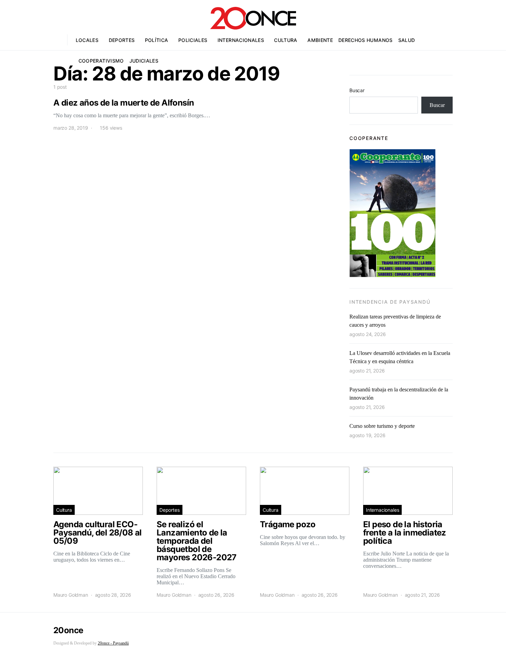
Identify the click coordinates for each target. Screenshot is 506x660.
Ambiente (320, 40)
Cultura (285, 40)
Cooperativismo (101, 61)
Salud (406, 40)
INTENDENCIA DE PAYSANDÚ (389, 302)
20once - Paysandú (113, 643)
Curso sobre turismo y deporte (382, 426)
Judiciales (144, 61)
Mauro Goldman (70, 595)
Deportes (122, 40)
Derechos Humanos (365, 40)
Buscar (357, 90)
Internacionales (241, 40)
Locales (87, 40)
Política (156, 40)
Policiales (193, 40)
